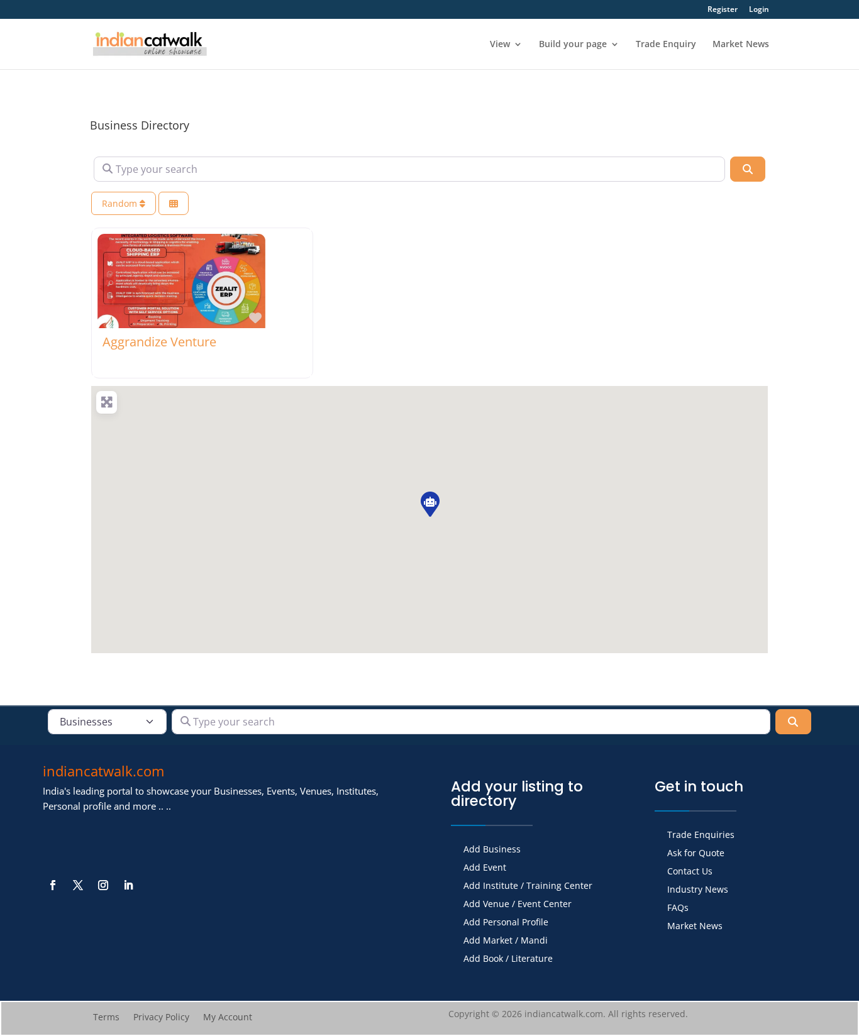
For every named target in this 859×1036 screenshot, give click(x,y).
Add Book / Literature (508, 959)
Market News (740, 45)
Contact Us (689, 872)
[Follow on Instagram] (103, 885)
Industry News (697, 890)
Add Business (492, 850)
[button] (429, 503)
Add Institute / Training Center (527, 886)
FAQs (678, 908)
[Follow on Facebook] (53, 885)
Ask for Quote (695, 854)
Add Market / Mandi (505, 941)
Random (121, 203)
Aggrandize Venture (159, 341)
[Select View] (173, 203)
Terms (106, 1018)
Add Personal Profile (505, 923)
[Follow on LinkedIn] (128, 885)
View (500, 45)
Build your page (573, 45)
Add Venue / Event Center (517, 905)
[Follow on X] (78, 885)
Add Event (484, 868)
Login (759, 10)
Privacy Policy (161, 1018)
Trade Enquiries (700, 835)
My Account (227, 1018)
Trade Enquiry (666, 45)
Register (722, 10)
